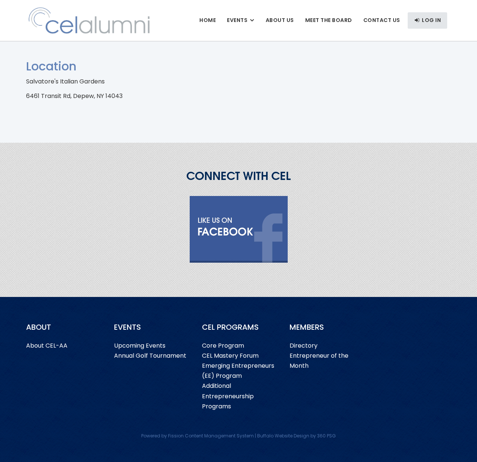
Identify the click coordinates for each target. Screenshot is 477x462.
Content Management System (219, 436)
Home (207, 20)
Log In (431, 20)
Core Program (223, 345)
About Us (280, 20)
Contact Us (381, 20)
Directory (304, 345)
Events (237, 20)
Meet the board (328, 20)
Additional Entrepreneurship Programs (228, 396)
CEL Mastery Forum (230, 355)
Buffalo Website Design (283, 436)
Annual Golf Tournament (150, 355)
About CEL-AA (46, 345)
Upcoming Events (139, 345)
